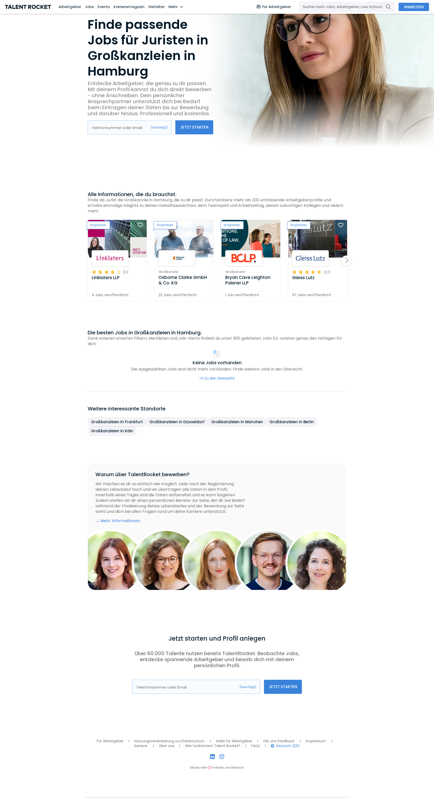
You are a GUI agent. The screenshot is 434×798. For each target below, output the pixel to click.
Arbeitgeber (70, 6)
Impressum (316, 741)
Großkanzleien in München (237, 421)
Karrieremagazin (129, 6)
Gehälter (156, 6)
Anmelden (414, 7)
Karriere (140, 745)
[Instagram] (221, 757)
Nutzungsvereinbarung (154, 741)
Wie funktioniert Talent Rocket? (212, 745)
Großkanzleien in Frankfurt (117, 421)
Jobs (89, 6)
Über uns (166, 745)
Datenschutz (193, 741)
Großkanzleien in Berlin (291, 421)
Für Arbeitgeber (276, 6)
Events (104, 6)
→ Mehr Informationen (117, 521)
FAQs (255, 745)
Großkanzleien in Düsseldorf (177, 421)
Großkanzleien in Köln (112, 431)
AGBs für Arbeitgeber (234, 741)
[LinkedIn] (212, 757)
